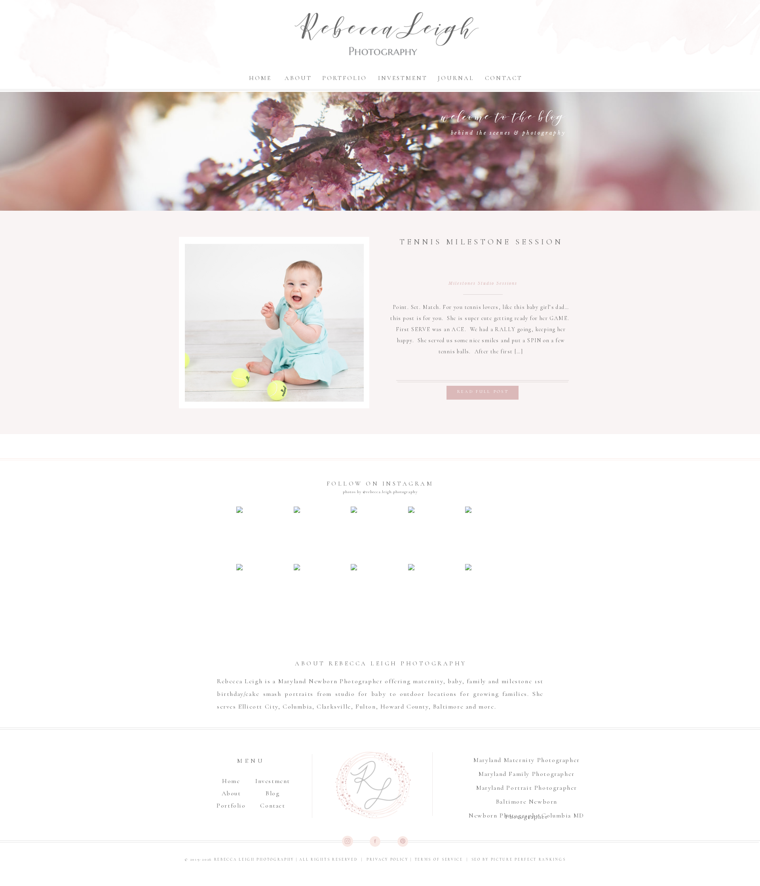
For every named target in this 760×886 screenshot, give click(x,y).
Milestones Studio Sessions (482, 283)
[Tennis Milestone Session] (274, 322)
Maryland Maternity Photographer (526, 760)
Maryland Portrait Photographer (526, 788)
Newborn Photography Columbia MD (526, 815)
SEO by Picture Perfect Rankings (518, 859)
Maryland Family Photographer (527, 774)
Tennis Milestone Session (481, 242)
